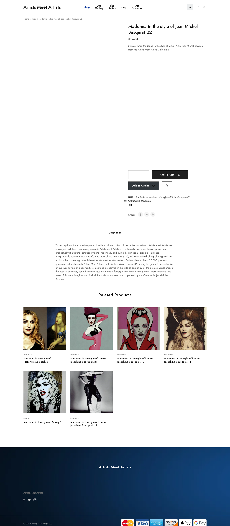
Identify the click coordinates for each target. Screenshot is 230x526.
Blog (123, 7)
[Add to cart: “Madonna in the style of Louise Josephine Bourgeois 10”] (130, 303)
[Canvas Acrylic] (167, 88)
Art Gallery (99, 7)
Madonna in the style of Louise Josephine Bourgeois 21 (88, 318)
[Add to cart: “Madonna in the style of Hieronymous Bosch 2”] (36, 303)
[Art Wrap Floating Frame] (167, 106)
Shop (87, 7)
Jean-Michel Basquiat (138, 159)
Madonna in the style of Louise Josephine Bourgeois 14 (181, 318)
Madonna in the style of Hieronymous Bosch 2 (37, 318)
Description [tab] (115, 191)
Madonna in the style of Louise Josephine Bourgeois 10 (135, 318)
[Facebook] (24, 397)
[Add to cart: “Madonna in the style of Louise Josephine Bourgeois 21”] (83, 303)
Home (26, 18)
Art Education (137, 7)
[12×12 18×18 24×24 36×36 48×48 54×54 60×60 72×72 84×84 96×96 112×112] (167, 69)
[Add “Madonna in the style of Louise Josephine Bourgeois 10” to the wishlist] (146, 303)
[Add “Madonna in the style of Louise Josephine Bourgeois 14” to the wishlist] (193, 303)
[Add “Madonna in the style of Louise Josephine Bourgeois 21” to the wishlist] (99, 303)
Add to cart (167, 133)
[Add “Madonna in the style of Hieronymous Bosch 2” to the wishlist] (52, 303)
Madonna (27, 312)
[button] (167, 144)
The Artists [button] (112, 7)
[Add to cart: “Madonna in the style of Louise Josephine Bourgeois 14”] (177, 303)
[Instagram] (34, 397)
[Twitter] (29, 397)
